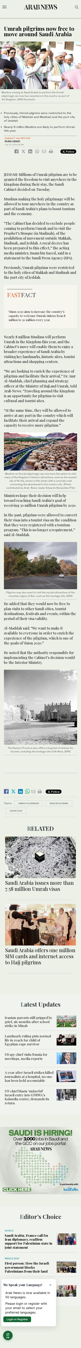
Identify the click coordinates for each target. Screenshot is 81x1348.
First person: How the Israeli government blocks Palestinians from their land (27, 1267)
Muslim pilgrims (59, 803)
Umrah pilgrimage (28, 803)
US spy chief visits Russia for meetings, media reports (26, 1056)
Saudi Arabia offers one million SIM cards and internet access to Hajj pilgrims (40, 956)
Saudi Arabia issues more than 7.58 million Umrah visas (39, 885)
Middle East (12, 1258)
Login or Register (17, 1319)
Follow (69, 151)
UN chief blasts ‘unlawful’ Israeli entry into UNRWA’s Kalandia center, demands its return (27, 1097)
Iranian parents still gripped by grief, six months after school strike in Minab (28, 1021)
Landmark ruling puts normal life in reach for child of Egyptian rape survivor (28, 1040)
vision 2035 (16, 811)
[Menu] (4, 7)
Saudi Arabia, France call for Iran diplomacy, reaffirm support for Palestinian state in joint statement (28, 1241)
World (9, 1230)
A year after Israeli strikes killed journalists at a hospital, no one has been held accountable (29, 1076)
